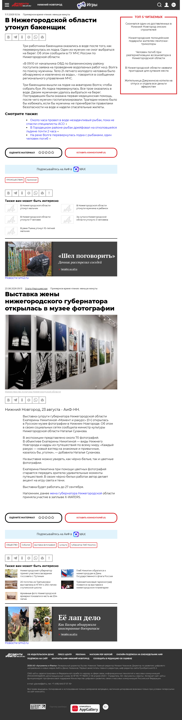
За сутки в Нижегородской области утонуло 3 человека (92, 218)
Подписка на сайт (37, 658)
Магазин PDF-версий (101, 654)
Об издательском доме (40, 654)
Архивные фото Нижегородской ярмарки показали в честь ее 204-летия (39, 596)
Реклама (80, 654)
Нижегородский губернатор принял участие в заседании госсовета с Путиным (36, 573)
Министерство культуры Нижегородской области (33, 391)
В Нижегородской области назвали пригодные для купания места (148, 69)
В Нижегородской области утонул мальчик (35, 207)
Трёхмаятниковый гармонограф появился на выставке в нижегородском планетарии (94, 585)
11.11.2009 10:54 (12, 14)
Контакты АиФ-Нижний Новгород (70, 658)
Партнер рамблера (58, 707)
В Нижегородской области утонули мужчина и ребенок (92, 207)
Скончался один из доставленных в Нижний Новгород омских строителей (148, 26)
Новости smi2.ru (17, 278)
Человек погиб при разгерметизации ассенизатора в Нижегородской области (148, 55)
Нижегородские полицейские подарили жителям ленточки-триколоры (149, 41)
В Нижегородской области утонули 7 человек (35, 218)
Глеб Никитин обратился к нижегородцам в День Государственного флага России (94, 573)
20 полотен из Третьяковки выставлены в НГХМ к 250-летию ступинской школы (38, 585)
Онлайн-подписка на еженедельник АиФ (139, 654)
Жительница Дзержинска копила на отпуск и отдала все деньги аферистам (148, 83)
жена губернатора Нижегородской (76, 493)
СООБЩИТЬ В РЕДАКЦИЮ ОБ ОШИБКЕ (112, 658)
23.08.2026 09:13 (13, 288)
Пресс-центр (65, 654)
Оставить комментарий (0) (91, 153)
